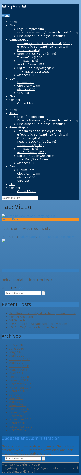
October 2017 (18, 391)
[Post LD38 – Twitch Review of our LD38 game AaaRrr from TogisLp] (40, 216)
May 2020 (16, 352)
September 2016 (20, 426)
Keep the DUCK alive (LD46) (36, 54)
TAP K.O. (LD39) (27, 61)
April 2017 (16, 401)
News (13, 22)
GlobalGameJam (28, 85)
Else (12, 96)
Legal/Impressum (16, 468)
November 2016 (20, 419)
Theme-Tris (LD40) (30, 57)
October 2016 (18, 423)
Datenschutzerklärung (17, 471)
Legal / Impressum (30, 29)
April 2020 (16, 355)
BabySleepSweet (37, 71)
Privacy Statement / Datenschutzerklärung (47, 32)
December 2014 (20, 430)
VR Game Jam (18, 320)
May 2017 (16, 398)
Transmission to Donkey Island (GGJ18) (44, 43)
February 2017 (19, 409)
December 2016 (20, 416)
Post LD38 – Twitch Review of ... (26, 229)
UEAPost (23, 93)
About (13, 25)
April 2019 (16, 362)
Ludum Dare (25, 82)
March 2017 (17, 405)
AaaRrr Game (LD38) (31, 64)
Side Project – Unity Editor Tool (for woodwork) (42, 313)
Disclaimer (68, 468)
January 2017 (18, 412)
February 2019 (19, 366)
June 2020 (16, 348)
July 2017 (15, 394)
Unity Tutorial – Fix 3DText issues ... (30, 280)
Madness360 (26, 75)
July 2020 (16, 345)
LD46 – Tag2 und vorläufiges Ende (33, 327)
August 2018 (18, 370)
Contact (14, 100)
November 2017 (20, 387)
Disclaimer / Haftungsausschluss (41, 36)
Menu (6, 15)
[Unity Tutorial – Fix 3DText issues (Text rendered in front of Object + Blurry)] (40, 254)
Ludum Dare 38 (48, 237)
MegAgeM (14, 7)
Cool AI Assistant (21, 317)
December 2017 (20, 384)
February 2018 (19, 377)
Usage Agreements (44, 468)
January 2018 (18, 380)
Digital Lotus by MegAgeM (35, 68)
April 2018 (16, 373)
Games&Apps (18, 39)
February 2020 (19, 359)
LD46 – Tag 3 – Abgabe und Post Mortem (38, 324)
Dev (12, 78)
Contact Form (26, 103)
